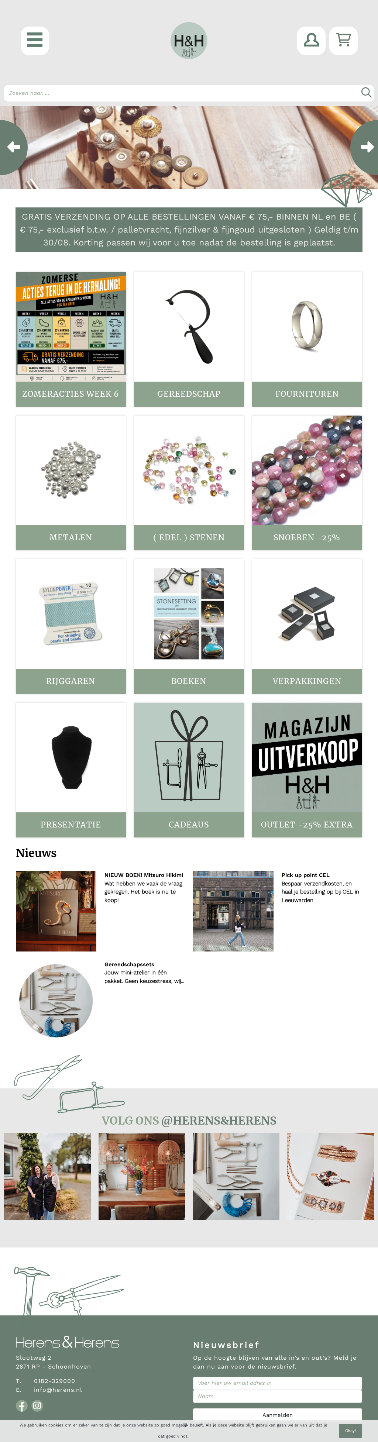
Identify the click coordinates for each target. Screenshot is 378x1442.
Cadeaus (189, 825)
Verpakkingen (307, 681)
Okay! (350, 1430)
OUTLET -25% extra (307, 825)
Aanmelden (277, 1415)
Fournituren (307, 394)
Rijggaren (70, 681)
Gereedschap (189, 394)
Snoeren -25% (307, 538)
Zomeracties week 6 (70, 394)
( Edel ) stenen (189, 538)
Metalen (70, 538)
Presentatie (71, 825)
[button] (34, 40)
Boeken (188, 681)
